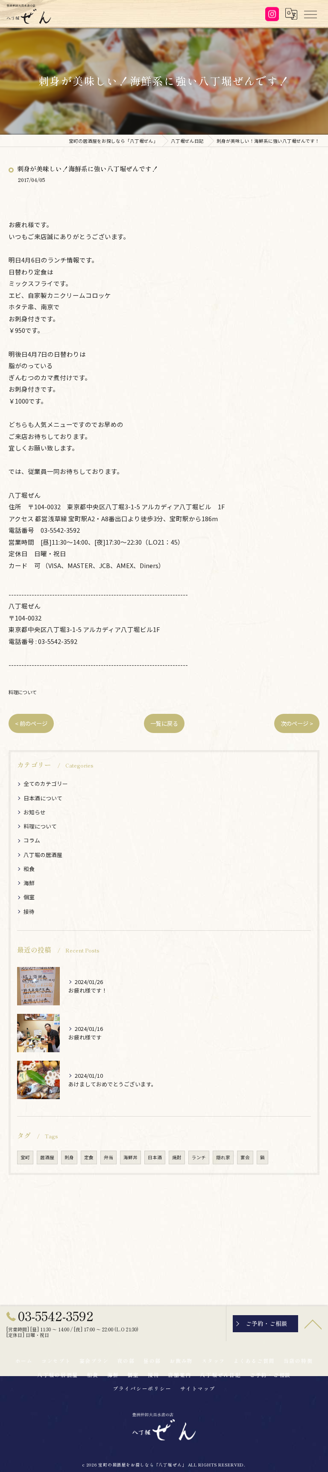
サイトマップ (198, 1388)
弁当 (108, 1157)
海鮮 (29, 883)
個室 (29, 897)
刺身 (69, 1157)
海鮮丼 (130, 1157)
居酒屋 (47, 1157)
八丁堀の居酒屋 (42, 855)
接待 (29, 911)
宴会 (245, 1157)
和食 (29, 869)
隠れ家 (223, 1157)
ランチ (199, 1157)
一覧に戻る (164, 723)
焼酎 (177, 1157)
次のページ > (297, 723)
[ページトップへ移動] (313, 1323)
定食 (89, 1157)
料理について (23, 692)
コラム (31, 840)
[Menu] (310, 13)
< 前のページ (31, 723)
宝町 (25, 1157)
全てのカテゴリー (45, 783)
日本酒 (155, 1157)
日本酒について (42, 798)
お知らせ (34, 812)
